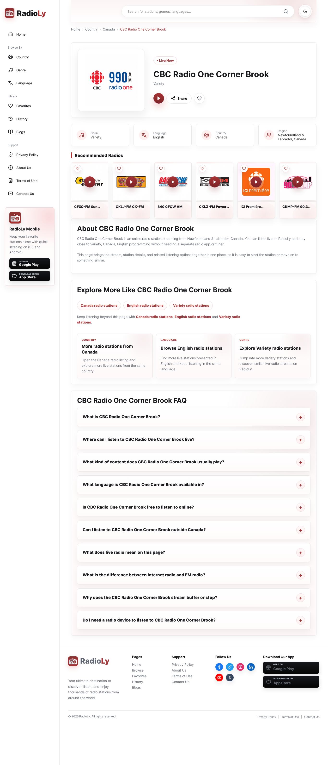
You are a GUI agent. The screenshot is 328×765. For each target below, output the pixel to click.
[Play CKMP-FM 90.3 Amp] (297, 181)
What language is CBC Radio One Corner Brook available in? (143, 484)
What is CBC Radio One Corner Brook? (121, 416)
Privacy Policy (183, 664)
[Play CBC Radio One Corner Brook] (158, 98)
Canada (109, 29)
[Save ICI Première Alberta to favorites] (244, 168)
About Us (179, 670)
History (137, 682)
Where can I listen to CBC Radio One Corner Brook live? (138, 439)
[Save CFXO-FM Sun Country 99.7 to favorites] (77, 168)
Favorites (139, 676)
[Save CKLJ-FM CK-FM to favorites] (119, 168)
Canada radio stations (99, 305)
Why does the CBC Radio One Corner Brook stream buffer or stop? (150, 597)
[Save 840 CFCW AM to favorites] (161, 168)
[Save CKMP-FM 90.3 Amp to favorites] (286, 168)
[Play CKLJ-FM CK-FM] (131, 181)
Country (91, 29)
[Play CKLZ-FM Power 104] (214, 181)
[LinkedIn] (251, 667)
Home (75, 29)
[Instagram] (240, 667)
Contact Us (180, 682)
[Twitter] (230, 667)
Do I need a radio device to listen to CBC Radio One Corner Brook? (149, 620)
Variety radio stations (191, 305)
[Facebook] (219, 667)
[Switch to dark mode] (305, 11)
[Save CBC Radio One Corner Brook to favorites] (199, 98)
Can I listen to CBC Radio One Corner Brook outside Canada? (144, 529)
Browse (138, 670)
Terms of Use (182, 676)
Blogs (136, 687)
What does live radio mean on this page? (124, 552)
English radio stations (145, 305)
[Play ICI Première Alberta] (256, 181)
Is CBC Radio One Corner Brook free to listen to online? (138, 507)
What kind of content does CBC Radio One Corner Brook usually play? (153, 462)
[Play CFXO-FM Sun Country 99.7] (89, 181)
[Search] (286, 11)
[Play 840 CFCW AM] (172, 181)
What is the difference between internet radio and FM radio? (144, 574)
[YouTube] (219, 677)
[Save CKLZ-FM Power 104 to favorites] (202, 168)
